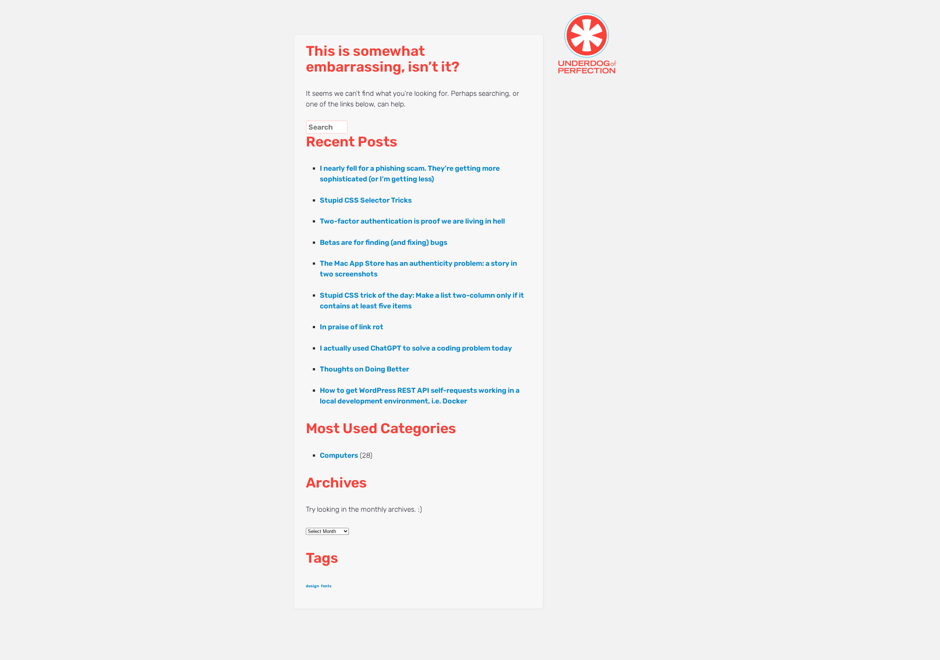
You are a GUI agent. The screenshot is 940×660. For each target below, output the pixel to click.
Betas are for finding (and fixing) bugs (383, 242)
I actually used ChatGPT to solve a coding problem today (416, 348)
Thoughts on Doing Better (364, 369)
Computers (339, 455)
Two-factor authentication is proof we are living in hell (412, 221)
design (312, 586)
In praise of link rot (351, 327)
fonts (326, 586)
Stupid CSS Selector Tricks (366, 200)
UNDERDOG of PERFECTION (600, 36)
